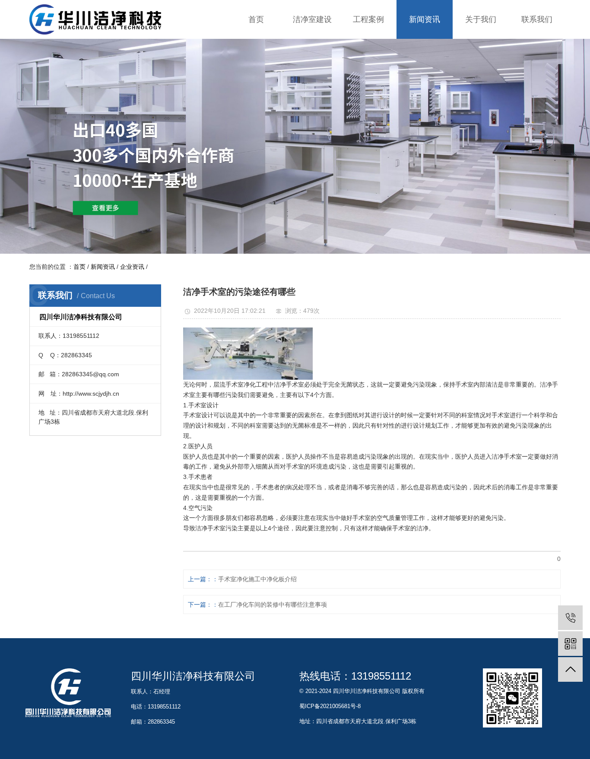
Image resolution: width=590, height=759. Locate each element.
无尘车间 (368, 99)
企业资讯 (424, 47)
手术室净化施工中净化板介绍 (257, 579)
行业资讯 (424, 64)
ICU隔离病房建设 (312, 81)
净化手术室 (368, 64)
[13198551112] (570, 617)
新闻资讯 (424, 19)
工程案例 (368, 19)
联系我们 (536, 19)
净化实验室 (368, 47)
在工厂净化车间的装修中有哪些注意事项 (272, 604)
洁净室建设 (312, 19)
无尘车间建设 (312, 99)
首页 (256, 19)
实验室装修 (312, 47)
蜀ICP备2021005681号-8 (330, 706)
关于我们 (480, 19)
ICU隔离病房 (368, 81)
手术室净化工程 (312, 64)
